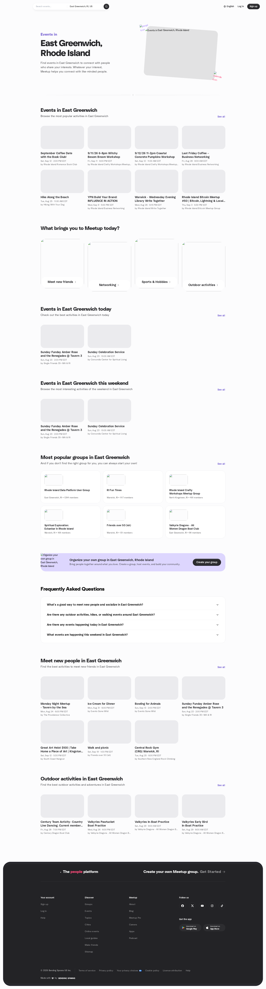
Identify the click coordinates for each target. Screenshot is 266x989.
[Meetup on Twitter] (192, 905)
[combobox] (85, 6)
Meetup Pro (135, 918)
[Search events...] (106, 6)
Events (88, 911)
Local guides (91, 938)
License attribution (172, 971)
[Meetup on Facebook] (182, 905)
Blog (131, 911)
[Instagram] (212, 905)
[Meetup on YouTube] (202, 905)
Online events (92, 931)
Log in (44, 911)
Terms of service (87, 971)
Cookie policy (152, 971)
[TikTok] (222, 905)
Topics (88, 918)
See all (221, 116)
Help (43, 918)
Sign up (44, 904)
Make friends (91, 945)
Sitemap (89, 952)
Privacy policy (106, 971)
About (132, 904)
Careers (133, 925)
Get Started (210, 872)
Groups (88, 904)
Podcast (133, 938)
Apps (132, 931)
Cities (88, 925)
